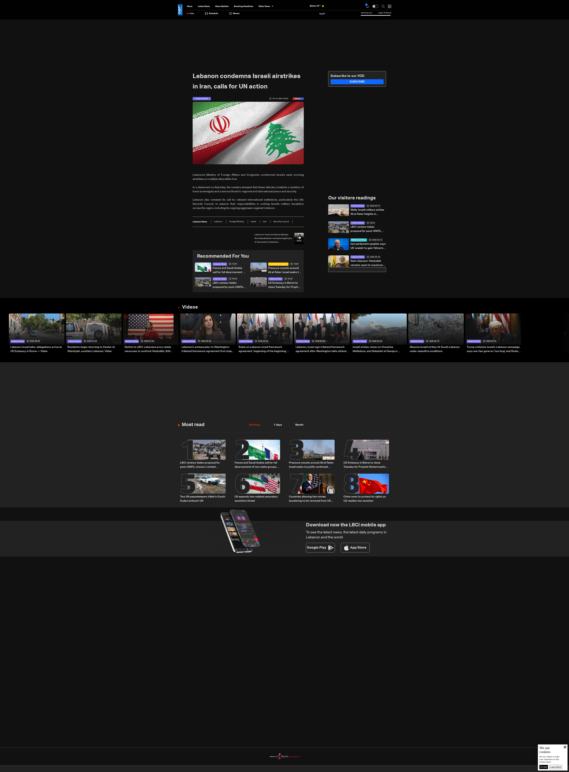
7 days (278, 425)
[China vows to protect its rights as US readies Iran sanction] (366, 488)
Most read (193, 424)
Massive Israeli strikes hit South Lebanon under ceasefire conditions (435, 349)
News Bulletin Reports (278, 264)
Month (299, 425)
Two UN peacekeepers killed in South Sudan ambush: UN (202, 498)
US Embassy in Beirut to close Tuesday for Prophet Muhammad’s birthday (284, 285)
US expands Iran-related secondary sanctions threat (256, 498)
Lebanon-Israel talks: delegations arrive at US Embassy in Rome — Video (36, 349)
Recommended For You (223, 256)
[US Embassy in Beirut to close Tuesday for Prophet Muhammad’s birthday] (366, 454)
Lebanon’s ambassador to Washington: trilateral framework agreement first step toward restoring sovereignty (207, 349)
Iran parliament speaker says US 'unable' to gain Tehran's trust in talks (368, 246)
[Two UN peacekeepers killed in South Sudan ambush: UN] (203, 488)
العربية (322, 13)
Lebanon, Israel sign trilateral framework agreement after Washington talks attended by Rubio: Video (322, 349)
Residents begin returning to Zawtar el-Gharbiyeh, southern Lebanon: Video (91, 349)
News (189, 6)
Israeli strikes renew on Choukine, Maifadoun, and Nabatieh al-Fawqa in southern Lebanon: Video (375, 349)
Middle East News (358, 240)
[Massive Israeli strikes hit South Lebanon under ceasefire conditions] (436, 333)
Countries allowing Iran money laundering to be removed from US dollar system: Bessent (310, 499)
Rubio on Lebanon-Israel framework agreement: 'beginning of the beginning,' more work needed (263, 349)
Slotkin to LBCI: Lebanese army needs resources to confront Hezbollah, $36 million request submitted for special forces (151, 349)
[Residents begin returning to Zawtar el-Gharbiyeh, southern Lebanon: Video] (94, 333)
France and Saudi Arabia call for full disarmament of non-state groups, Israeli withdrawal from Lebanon (229, 270)
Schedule (213, 13)
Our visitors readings (352, 198)
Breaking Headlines (243, 6)
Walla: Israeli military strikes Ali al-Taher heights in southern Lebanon (367, 212)
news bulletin (222, 6)
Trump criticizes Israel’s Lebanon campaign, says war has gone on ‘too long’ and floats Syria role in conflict (493, 349)
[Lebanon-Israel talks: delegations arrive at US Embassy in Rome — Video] (36, 333)
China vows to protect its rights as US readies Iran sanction (364, 498)
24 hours (254, 425)
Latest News (204, 6)
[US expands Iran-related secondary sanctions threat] (257, 488)
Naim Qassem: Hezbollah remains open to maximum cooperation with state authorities (366, 263)
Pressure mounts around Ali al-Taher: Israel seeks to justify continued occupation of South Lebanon (284, 270)
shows (236, 13)
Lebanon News (220, 264)
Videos (190, 307)
